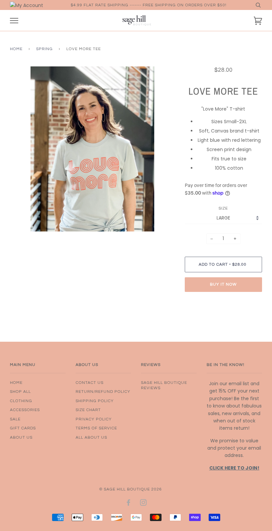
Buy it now (223, 284)
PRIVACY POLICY (94, 419)
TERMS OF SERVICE (96, 428)
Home (16, 49)
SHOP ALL (20, 392)
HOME (16, 383)
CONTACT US (89, 383)
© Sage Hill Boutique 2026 (130, 489)
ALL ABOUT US (91, 437)
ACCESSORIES (25, 410)
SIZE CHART (88, 410)
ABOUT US (21, 437)
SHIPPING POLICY (95, 401)
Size (223, 208)
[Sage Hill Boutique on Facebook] (128, 504)
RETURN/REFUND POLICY (103, 392)
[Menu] (14, 21)
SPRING (44, 49)
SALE (15, 419)
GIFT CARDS (23, 428)
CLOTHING (21, 401)
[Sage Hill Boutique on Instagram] (143, 504)
